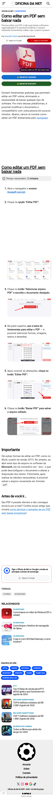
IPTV (15, 686)
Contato (26, 773)
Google (14, 668)
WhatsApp (7, 673)
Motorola (25, 668)
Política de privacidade (27, 777)
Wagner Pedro (11, 36)
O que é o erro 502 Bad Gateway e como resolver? (31, 640)
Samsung (37, 668)
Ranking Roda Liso (10, 678)
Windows (18, 673)
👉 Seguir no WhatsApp (26, 84)
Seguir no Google (15, 41)
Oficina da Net (7, 11)
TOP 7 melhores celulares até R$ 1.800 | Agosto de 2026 (28, 717)
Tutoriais (7, 594)
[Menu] (4, 4)
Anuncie (27, 764)
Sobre (26, 768)
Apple (5, 668)
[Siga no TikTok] (34, 784)
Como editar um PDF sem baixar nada (23, 18)
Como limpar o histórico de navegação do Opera (31, 627)
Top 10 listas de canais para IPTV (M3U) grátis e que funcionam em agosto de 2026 (29, 692)
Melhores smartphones (23, 700)
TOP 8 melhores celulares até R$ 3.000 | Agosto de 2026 (28, 704)
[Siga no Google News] (30, 784)
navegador (42, 117)
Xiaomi (29, 673)
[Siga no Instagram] (22, 784)
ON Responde (20, 11)
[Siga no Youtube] (26, 784)
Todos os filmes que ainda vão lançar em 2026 (27, 730)
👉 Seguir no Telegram (26, 77)
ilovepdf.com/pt (16, 192)
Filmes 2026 (40, 673)
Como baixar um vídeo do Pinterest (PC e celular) (32, 613)
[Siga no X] (18, 784)
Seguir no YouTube (41, 41)
